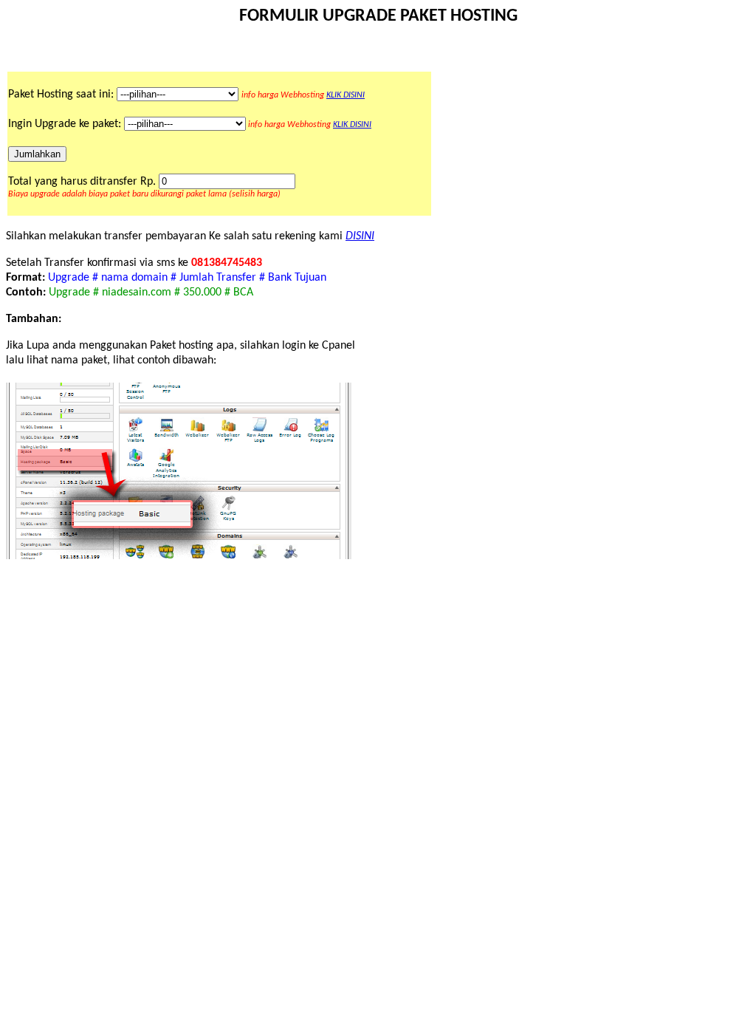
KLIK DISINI (345, 95)
